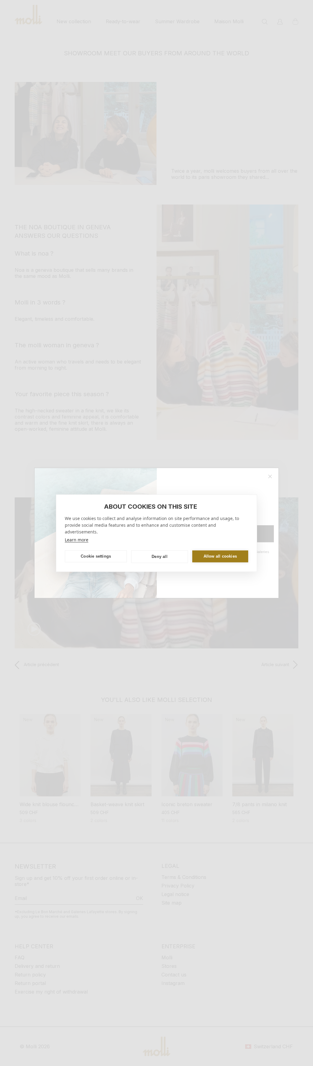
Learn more (76, 539)
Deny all (160, 556)
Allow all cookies (220, 556)
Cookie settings (96, 556)
